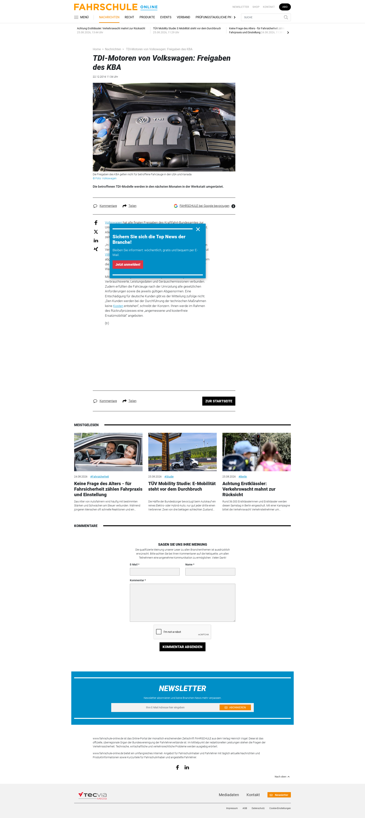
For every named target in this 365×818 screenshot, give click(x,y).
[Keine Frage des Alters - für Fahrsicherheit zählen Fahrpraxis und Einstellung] (108, 452)
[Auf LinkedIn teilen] (96, 240)
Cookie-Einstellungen (280, 808)
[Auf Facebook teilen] (95, 222)
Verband (183, 17)
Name (189, 564)
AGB (245, 808)
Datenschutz (258, 808)
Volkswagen (113, 222)
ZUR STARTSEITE (218, 401)
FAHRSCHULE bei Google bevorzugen (204, 206)
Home (97, 49)
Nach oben (280, 776)
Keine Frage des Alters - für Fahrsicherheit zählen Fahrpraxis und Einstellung (108, 489)
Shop (255, 6)
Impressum (232, 808)
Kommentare (108, 206)
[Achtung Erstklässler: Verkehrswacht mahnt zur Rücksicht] (256, 452)
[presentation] (288, 32)
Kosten (118, 306)
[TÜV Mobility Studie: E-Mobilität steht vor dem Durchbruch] (182, 452)
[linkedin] (187, 767)
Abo (285, 6)
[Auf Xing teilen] (96, 248)
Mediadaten (229, 794)
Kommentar (137, 580)
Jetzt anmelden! (127, 264)
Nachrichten (109, 17)
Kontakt (269, 6)
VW (107, 254)
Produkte (147, 17)
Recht (129, 17)
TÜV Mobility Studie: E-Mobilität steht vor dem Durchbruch (182, 486)
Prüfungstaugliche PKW (215, 17)
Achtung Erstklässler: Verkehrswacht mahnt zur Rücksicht (248, 489)
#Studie (169, 476)
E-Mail (134, 564)
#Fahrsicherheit (99, 476)
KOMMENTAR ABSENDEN (182, 647)
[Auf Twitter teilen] (96, 231)
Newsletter (240, 6)
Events (165, 17)
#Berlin (243, 476)
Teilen (132, 206)
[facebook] (177, 767)
